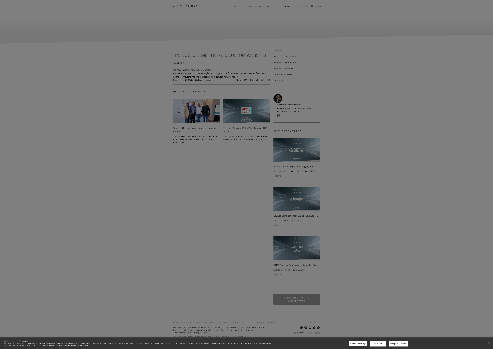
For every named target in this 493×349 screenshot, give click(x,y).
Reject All (378, 343)
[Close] (489, 343)
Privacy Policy (83, 345)
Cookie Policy (73, 345)
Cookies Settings (358, 343)
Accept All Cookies (398, 343)
